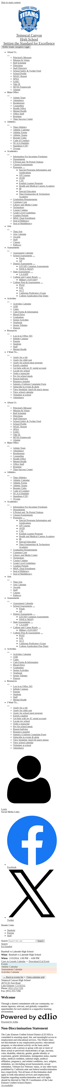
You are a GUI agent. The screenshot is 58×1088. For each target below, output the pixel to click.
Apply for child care (22, 360)
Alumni (16, 89)
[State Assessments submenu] (32, 272)
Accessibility (7, 1085)
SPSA (16, 79)
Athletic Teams (20, 135)
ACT (21, 290)
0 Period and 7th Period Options (28, 162)
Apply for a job (20, 357)
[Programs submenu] (24, 168)
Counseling (18, 105)
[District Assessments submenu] (34, 264)
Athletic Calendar (21, 130)
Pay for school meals (23, 376)
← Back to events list (13, 977)
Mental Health (19, 111)
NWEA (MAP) (26, 269)
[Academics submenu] (8, 154)
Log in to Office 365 (22, 336)
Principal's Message (22, 57)
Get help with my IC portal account (29, 368)
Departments (19, 159)
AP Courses (24, 175)
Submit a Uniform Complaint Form (29, 384)
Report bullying (20, 378)
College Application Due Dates (33, 295)
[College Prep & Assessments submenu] (42, 283)
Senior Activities (21, 320)
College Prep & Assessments (26, 282)
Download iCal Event (39, 961)
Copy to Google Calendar (13, 961)
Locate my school (21, 370)
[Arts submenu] (8, 229)
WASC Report (20, 76)
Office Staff (18, 113)
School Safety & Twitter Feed (27, 71)
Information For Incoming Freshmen (30, 156)
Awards (16, 237)
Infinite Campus (20, 338)
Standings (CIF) (20, 146)
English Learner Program (31, 183)
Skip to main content (11, 2)
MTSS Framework (22, 87)
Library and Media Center (25, 204)
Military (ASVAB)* (28, 279)
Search (4, 941)
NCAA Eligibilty (21, 143)
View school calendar (23, 392)
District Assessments (22, 263)
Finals (22, 258)
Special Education (27, 191)
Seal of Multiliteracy (22, 223)
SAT (21, 287)
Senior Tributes (20, 325)
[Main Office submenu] (8, 95)
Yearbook (17, 322)
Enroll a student (20, 365)
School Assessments (22, 255)
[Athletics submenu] (8, 125)
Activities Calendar (22, 304)
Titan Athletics (20, 127)
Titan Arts (17, 231)
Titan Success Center (23, 119)
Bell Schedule (19, 63)
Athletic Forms (20, 132)
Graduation (18, 317)
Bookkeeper (19, 103)
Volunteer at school (22, 395)
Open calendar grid (35, 977)
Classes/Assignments (23, 164)
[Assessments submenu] (8, 251)
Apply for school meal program (28, 362)
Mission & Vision (21, 60)
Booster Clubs (19, 138)
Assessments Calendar (11, 969)
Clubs (16, 309)
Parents (16, 341)
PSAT (22, 285)
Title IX (16, 84)
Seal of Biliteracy (21, 221)
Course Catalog (20, 210)
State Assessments (21, 271)
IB (20, 188)
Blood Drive (19, 314)
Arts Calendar (19, 234)
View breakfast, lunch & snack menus (31, 389)
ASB (15, 306)
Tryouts (16, 148)
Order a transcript (21, 373)
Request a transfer (21, 381)
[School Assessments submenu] (34, 256)
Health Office (19, 108)
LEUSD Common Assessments (34, 266)
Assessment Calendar (23, 253)
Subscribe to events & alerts (26, 387)
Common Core (20, 202)
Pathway (17, 245)
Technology (18, 207)
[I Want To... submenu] (8, 355)
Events (4, 964)
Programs (17, 167)
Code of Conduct (21, 140)
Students (17, 344)
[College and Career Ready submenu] (40, 277)
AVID (22, 178)
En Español (6, 946)
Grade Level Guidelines (24, 213)
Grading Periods (20, 215)
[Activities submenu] (8, 301)
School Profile (19, 73)
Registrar (17, 116)
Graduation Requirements (25, 199)
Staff (15, 239)
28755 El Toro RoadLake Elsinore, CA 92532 (13, 984)
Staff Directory (20, 68)
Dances (16, 328)
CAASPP (23, 274)
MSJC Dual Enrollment (24, 218)
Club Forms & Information (25, 312)
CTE (21, 180)
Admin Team (19, 97)
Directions (18, 65)
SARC (16, 81)
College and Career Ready (25, 277)
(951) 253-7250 (15, 988)
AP (20, 261)
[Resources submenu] (8, 334)
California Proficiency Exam (32, 293)
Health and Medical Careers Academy (37, 186)
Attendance (18, 100)
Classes (16, 242)
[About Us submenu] (8, 55)
